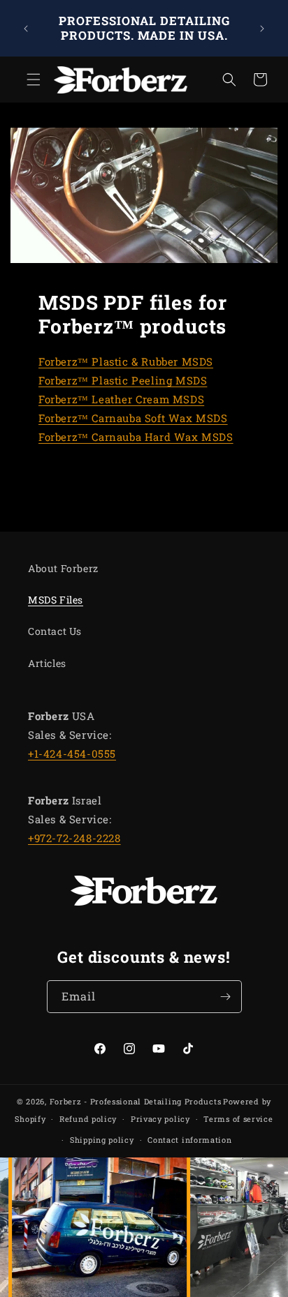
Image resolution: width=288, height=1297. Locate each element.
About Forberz (63, 568)
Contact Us (55, 631)
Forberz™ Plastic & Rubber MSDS (125, 361)
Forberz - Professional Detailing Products (136, 1101)
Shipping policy (102, 1139)
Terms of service (238, 1119)
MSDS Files (55, 599)
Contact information (189, 1139)
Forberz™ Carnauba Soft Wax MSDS (133, 418)
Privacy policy (160, 1119)
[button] (28, 79)
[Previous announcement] (25, 28)
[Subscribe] (225, 996)
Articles (47, 663)
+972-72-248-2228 (74, 838)
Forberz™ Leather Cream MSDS (121, 399)
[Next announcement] (262, 28)
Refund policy (88, 1119)
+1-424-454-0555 (72, 753)
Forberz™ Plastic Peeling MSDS (122, 380)
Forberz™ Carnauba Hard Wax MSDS (135, 437)
